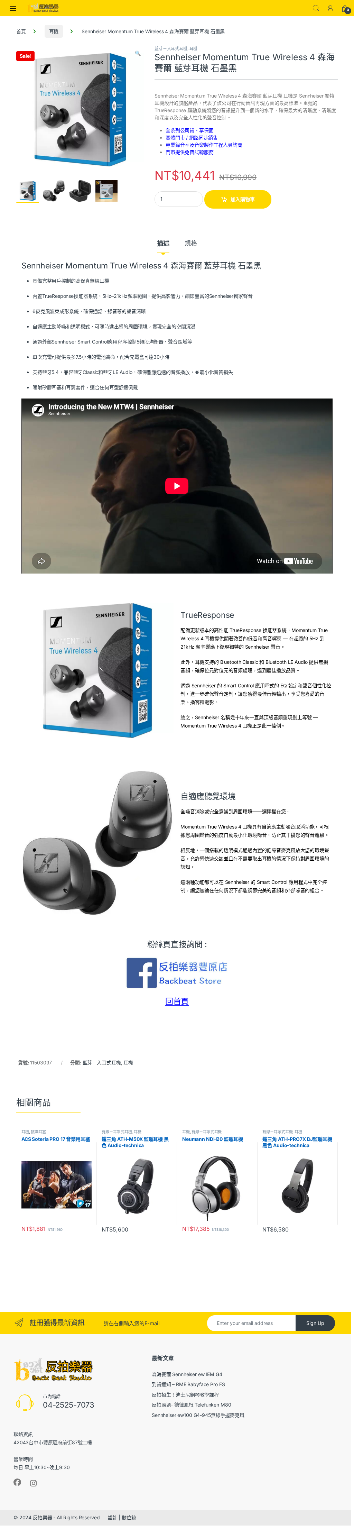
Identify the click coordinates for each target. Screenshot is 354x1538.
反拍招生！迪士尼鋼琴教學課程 (185, 1395)
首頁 (21, 31)
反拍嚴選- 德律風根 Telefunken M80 (191, 1405)
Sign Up (315, 1323)
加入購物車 (243, 199)
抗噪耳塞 (38, 1131)
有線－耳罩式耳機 (117, 1131)
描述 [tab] (163, 243)
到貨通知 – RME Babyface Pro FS (188, 1384)
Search (316, 8)
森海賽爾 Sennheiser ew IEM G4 (187, 1374)
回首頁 (177, 1001)
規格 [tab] (191, 243)
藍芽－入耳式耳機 (171, 48)
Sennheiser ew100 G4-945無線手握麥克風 (198, 1415)
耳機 (54, 31)
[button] (138, 53)
